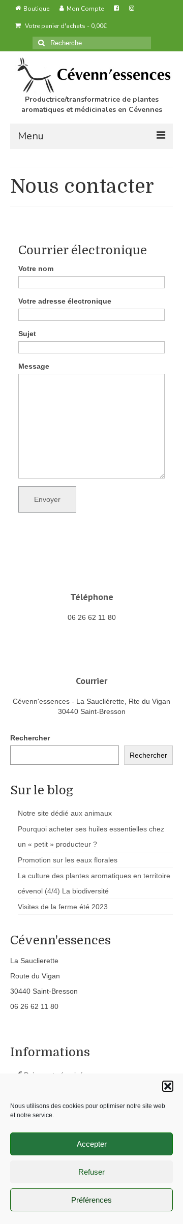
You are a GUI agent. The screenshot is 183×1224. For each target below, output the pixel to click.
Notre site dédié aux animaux (65, 813)
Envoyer (47, 499)
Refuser (91, 1172)
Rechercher (30, 738)
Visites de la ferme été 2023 (63, 907)
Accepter (92, 1144)
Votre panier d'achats (65, 26)
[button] (168, 1086)
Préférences (91, 1200)
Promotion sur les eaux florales (67, 860)
